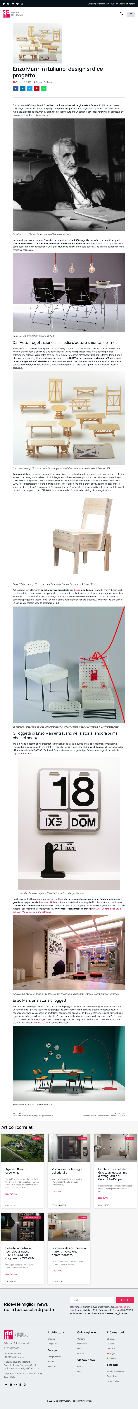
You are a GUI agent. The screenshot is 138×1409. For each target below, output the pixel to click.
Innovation (52, 1366)
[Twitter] (3, 3)
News (79, 1371)
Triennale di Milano (48, 902)
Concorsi (81, 1339)
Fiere (79, 1348)
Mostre (80, 1353)
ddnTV (80, 1366)
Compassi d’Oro (40, 1022)
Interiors (51, 1339)
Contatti (101, 3)
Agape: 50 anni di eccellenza (16, 1170)
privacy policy (122, 1306)
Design (39, 82)
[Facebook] (8, 3)
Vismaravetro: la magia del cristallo (67, 1170)
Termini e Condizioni (115, 1371)
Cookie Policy (113, 1376)
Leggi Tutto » (11, 1194)
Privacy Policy (113, 1381)
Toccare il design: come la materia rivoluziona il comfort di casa (69, 1251)
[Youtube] (13, 3)
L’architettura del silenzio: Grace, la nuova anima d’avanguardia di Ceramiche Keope (115, 1174)
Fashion (48, 82)
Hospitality (52, 1343)
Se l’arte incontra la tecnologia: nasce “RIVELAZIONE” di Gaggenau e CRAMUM (19, 1253)
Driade (77, 589)
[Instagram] (22, 3)
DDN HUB (110, 3)
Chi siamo (92, 3)
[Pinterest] (17, 3)
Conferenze (82, 1343)
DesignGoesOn (54, 1356)
